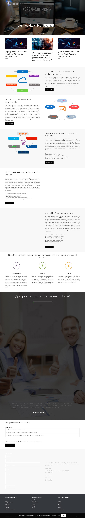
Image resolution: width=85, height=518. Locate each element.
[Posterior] (77, 302)
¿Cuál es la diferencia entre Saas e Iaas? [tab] (16, 429)
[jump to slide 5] (43, 33)
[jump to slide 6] (44, 33)
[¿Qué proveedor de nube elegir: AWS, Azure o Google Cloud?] (16, 43)
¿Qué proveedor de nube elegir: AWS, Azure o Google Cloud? (16, 53)
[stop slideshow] (46, 33)
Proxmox (34, 504)
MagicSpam (34, 499)
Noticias (33, 62)
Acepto (63, 515)
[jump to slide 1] (40, 33)
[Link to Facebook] (73, 3)
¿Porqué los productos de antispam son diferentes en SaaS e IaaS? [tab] (22, 432)
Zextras (33, 507)
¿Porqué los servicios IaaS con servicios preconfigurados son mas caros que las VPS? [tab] (26, 435)
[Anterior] (8, 302)
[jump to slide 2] (41, 33)
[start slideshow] (38, 33)
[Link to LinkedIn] (75, 3)
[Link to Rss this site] (77, 3)
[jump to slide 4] (42, 33)
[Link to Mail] (79, 3)
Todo (6, 427)
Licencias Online (35, 502)
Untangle (33, 506)
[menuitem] (40, 3)
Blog (6, 58)
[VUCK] (11, 3)
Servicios (10, 427)
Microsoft (34, 501)
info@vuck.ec (47, 477)
